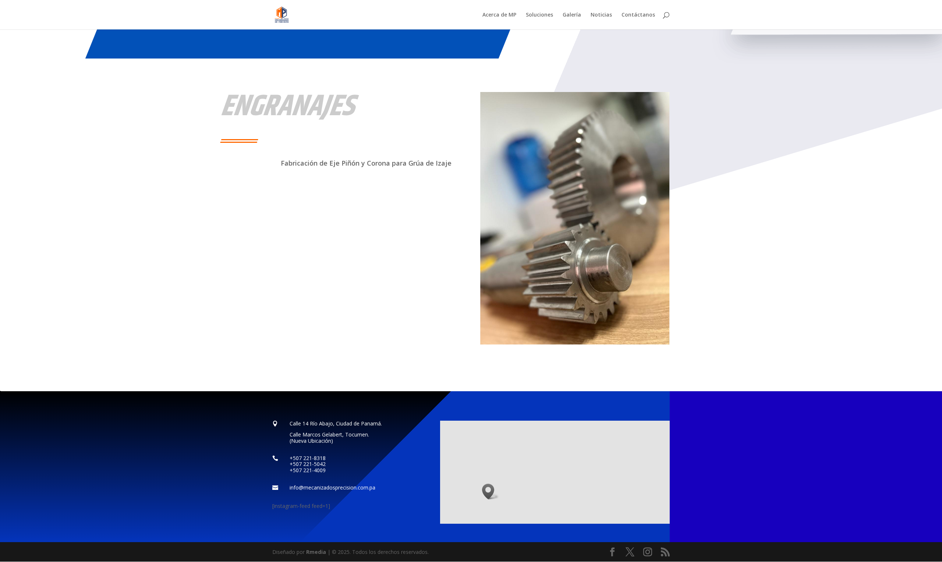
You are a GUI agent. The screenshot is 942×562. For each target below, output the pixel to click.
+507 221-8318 (308, 458)
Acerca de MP (499, 15)
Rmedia (316, 551)
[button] (490, 491)
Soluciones (539, 15)
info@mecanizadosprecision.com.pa (332, 487)
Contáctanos (638, 15)
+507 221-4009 (308, 470)
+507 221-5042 (308, 463)
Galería (572, 15)
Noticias (601, 15)
